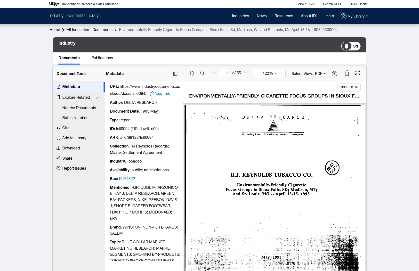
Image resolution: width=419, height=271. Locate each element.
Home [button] (54, 30)
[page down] (246, 73)
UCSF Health (359, 4)
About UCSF (306, 4)
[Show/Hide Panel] (175, 73)
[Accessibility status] (334, 74)
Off (355, 47)
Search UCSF (332, 4)
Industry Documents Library (74, 16)
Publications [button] (102, 58)
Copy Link (162, 94)
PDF (318, 74)
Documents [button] (69, 58)
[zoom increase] (281, 73)
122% (268, 74)
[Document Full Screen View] (357, 73)
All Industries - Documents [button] (90, 30)
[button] (354, 16)
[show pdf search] (202, 73)
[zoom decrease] (257, 73)
